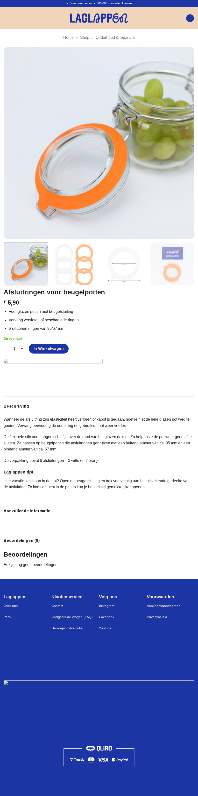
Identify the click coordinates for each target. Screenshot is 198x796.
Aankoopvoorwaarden (163, 606)
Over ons (11, 606)
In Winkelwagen (49, 349)
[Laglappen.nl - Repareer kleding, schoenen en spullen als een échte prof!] (99, 18)
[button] (6, 18)
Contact (57, 606)
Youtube (105, 628)
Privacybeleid (157, 617)
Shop (84, 37)
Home (68, 37)
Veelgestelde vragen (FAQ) (72, 617)
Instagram (106, 606)
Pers (7, 617)
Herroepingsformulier (67, 628)
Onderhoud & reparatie (115, 37)
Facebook (106, 617)
